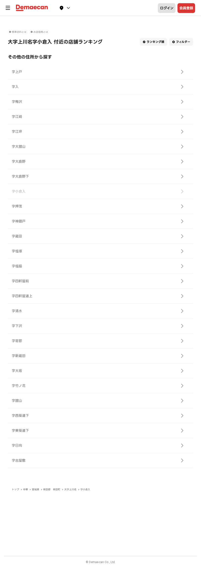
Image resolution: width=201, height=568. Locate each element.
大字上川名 (70, 489)
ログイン (167, 8)
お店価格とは (40, 32)
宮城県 (35, 489)
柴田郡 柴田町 (51, 489)
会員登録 (186, 8)
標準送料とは (19, 32)
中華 (25, 489)
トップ (15, 489)
